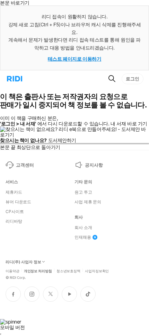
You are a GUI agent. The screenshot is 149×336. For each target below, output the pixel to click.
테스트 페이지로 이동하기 (75, 59)
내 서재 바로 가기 (129, 123)
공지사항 (94, 165)
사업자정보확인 (97, 270)
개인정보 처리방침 (38, 270)
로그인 (132, 78)
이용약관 (12, 270)
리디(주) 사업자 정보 (23, 262)
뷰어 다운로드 (18, 202)
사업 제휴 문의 (87, 202)
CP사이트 (15, 211)
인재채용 (82, 237)
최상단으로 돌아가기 (38, 147)
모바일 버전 (12, 327)
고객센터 (25, 165)
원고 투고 (83, 192)
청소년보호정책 (68, 270)
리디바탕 (14, 221)
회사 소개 (83, 227)
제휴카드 (14, 192)
